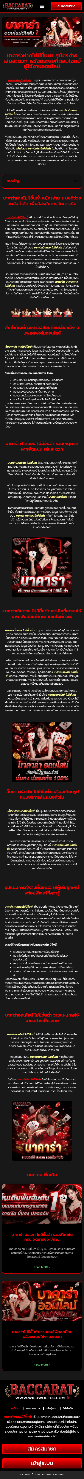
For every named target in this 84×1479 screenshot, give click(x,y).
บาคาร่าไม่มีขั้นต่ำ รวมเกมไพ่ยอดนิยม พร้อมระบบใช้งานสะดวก (42, 1334)
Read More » (42, 1267)
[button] (41, 6)
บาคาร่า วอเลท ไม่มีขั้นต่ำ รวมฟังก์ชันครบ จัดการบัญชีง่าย (42, 1237)
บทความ (31, 1408)
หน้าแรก (15, 1408)
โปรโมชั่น (68, 1408)
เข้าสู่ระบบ (52, 1408)
